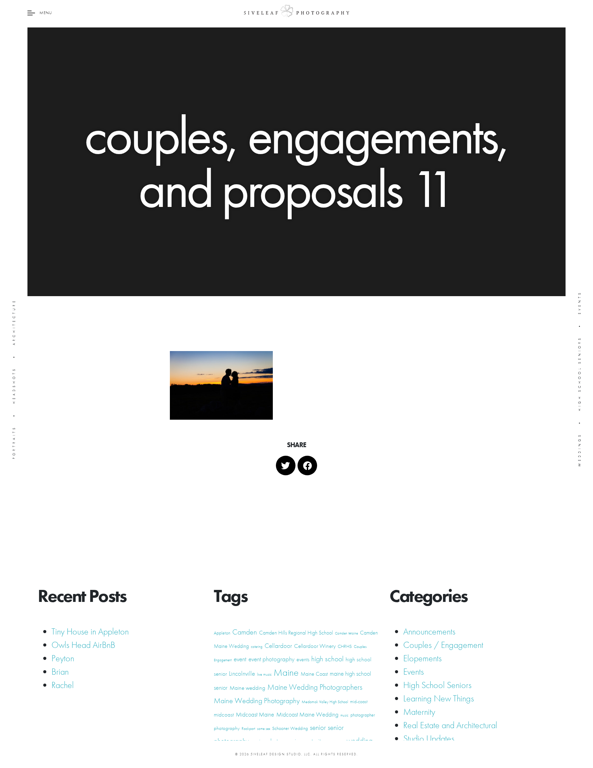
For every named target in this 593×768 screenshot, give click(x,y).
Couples (360, 646)
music (344, 715)
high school (327, 658)
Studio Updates (428, 738)
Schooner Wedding (290, 728)
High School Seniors (437, 685)
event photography (271, 659)
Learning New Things (438, 698)
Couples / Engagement (443, 645)
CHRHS (345, 646)
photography (227, 728)
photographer (362, 715)
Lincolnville (242, 674)
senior (318, 727)
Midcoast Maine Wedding (307, 714)
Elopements (422, 658)
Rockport (248, 728)
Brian (60, 671)
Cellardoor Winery (315, 646)
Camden (244, 632)
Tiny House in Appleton (90, 631)
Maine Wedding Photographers (314, 687)
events (302, 659)
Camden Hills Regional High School (296, 632)
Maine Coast (314, 673)
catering (257, 646)
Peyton (62, 658)
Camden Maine (346, 633)
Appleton (222, 633)
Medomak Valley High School (325, 702)
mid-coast (359, 701)
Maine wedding (247, 687)
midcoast (224, 714)
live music (264, 674)
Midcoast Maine (255, 714)
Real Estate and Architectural (450, 725)
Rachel (62, 685)
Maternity (419, 712)
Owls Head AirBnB (83, 645)
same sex (263, 728)
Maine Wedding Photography (257, 700)
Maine (286, 672)
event (240, 659)
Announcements (429, 631)
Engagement (223, 660)
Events (413, 671)
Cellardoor (278, 646)
